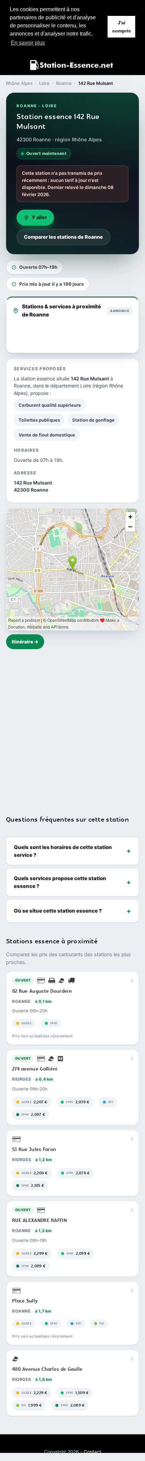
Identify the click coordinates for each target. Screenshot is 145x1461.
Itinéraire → (25, 641)
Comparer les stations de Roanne (63, 237)
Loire (44, 83)
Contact (92, 1452)
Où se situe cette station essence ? (58, 911)
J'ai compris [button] (121, 26)
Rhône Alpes (19, 83)
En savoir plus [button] (28, 43)
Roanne (64, 83)
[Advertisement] (72, 728)
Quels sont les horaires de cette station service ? (63, 851)
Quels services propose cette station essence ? (60, 882)
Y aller (39, 217)
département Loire (70, 385)
